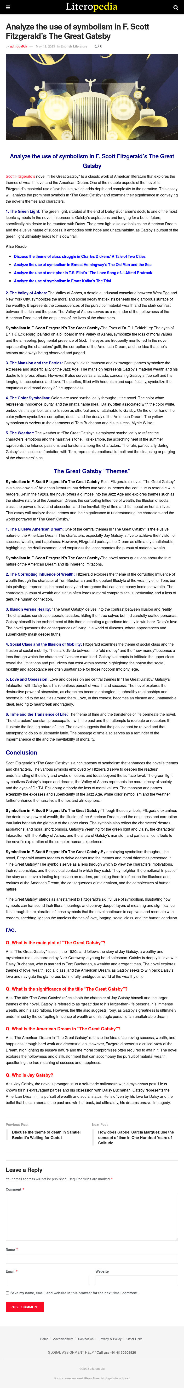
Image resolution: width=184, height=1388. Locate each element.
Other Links (134, 1338)
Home (44, 1338)
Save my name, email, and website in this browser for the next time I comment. (74, 1292)
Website (102, 1271)
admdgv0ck (18, 46)
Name (12, 1249)
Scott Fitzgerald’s (20, 176)
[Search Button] (175, 7)
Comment (15, 1189)
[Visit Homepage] (92, 7)
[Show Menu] (8, 7)
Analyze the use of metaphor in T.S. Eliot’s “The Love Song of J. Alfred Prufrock (83, 272)
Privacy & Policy (110, 1338)
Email (12, 1271)
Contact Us (86, 1338)
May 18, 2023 (45, 46)
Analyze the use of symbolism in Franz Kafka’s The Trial (62, 281)
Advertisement (63, 1338)
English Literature (74, 46)
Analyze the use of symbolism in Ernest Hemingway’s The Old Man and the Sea (82, 264)
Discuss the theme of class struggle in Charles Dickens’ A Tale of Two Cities (80, 256)
